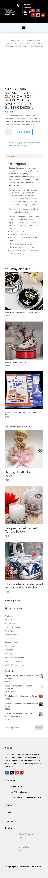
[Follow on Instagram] (33, 10)
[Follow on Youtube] (43, 15)
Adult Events (10, 620)
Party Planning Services (14, 657)
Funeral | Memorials (13, 661)
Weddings (9, 653)
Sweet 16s (9, 650)
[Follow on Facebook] (38, 10)
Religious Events (11, 642)
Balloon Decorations (13, 627)
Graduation (9, 616)
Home (7, 40)
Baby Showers (10, 623)
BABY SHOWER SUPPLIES (20, 40)
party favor (25, 145)
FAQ (9, 812)
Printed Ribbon (11, 635)
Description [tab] (12, 156)
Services (10, 821)
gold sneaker (14, 145)
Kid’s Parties (10, 638)
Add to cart (23, 131)
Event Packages (11, 631)
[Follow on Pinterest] (33, 15)
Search (39, 727)
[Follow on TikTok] (38, 15)
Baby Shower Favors (32, 142)
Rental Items (10, 646)
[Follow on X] (12, 772)
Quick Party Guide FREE (14, 665)
